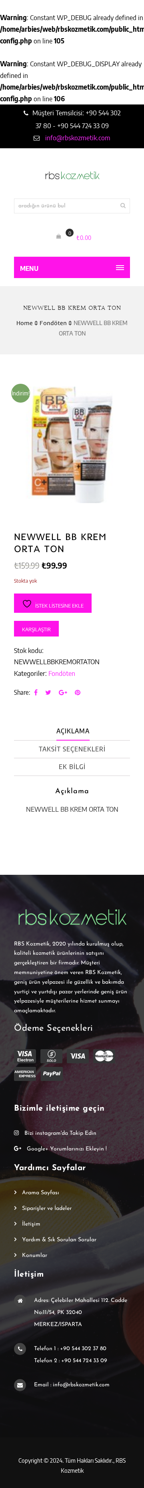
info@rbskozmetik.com (77, 137)
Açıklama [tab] (73, 731)
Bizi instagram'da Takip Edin (59, 1133)
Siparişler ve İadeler (47, 1209)
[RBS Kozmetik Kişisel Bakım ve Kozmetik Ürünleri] (72, 175)
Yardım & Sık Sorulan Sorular (59, 1240)
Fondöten (53, 323)
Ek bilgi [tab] (72, 767)
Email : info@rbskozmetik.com (72, 1385)
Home (24, 323)
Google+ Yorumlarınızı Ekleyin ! (66, 1149)
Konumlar (34, 1256)
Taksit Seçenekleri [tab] (72, 749)
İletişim (31, 1224)
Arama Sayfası (40, 1193)
